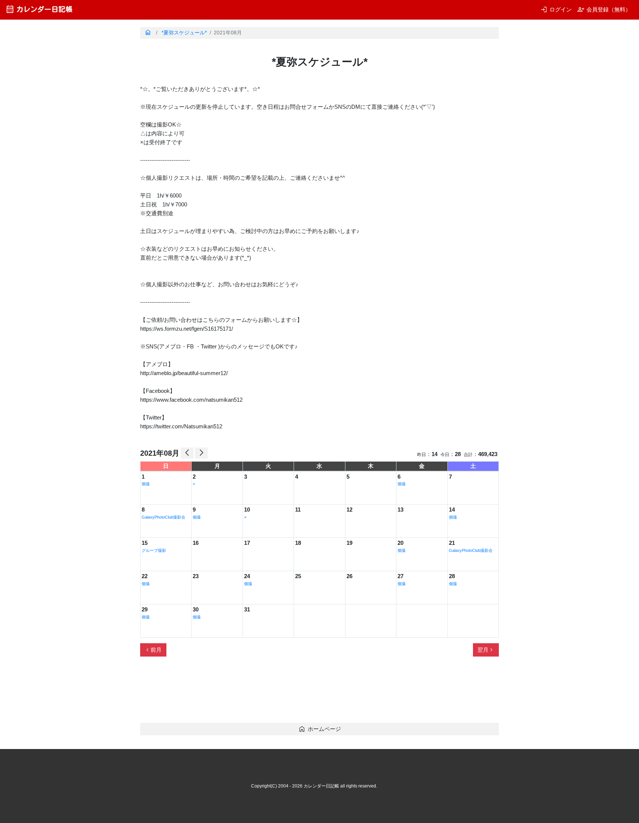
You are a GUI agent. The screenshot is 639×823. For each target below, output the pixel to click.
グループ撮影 (154, 550)
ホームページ (319, 729)
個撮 (146, 484)
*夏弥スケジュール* (184, 33)
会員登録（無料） (604, 9)
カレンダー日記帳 (39, 9)
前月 (153, 650)
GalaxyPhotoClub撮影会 (163, 517)
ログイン (556, 9)
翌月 (485, 650)
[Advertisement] (274, 692)
